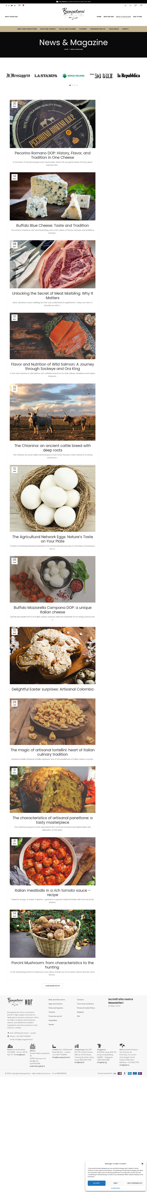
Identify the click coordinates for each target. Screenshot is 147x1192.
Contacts (80, 1000)
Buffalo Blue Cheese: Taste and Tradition (52, 225)
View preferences (134, 1183)
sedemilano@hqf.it (37, 1066)
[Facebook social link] (6, 5)
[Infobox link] (19, 5)
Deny (116, 1183)
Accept (96, 1183)
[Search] (130, 5)
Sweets (51, 1024)
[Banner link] (18, 76)
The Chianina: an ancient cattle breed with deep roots (52, 448)
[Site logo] (73, 14)
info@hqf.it (20, 1055)
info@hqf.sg (102, 1062)
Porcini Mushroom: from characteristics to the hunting (52, 965)
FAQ (78, 1016)
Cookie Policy (115, 1188)
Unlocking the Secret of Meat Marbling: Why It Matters (52, 295)
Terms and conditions (85, 1004)
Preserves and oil (55, 1016)
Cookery (52, 1012)
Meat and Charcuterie (57, 1000)
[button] (142, 1164)
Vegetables (53, 1020)
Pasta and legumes (56, 1008)
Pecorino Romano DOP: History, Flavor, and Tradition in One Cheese (52, 155)
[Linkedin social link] (14, 5)
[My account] (125, 5)
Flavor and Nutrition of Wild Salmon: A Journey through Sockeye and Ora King (52, 366)
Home (66, 49)
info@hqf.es (124, 1065)
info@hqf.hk (79, 1062)
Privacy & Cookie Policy (86, 1008)
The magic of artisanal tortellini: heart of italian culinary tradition (53, 752)
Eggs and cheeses (55, 1004)
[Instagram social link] (8, 5)
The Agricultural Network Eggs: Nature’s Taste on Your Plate (52, 539)
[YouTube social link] (11, 5)
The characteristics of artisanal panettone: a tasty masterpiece (53, 820)
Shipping (80, 1012)
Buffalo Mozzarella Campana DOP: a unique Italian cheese (53, 610)
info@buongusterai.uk (61, 1057)
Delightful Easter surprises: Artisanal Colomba (52, 689)
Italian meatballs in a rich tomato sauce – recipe (52, 892)
